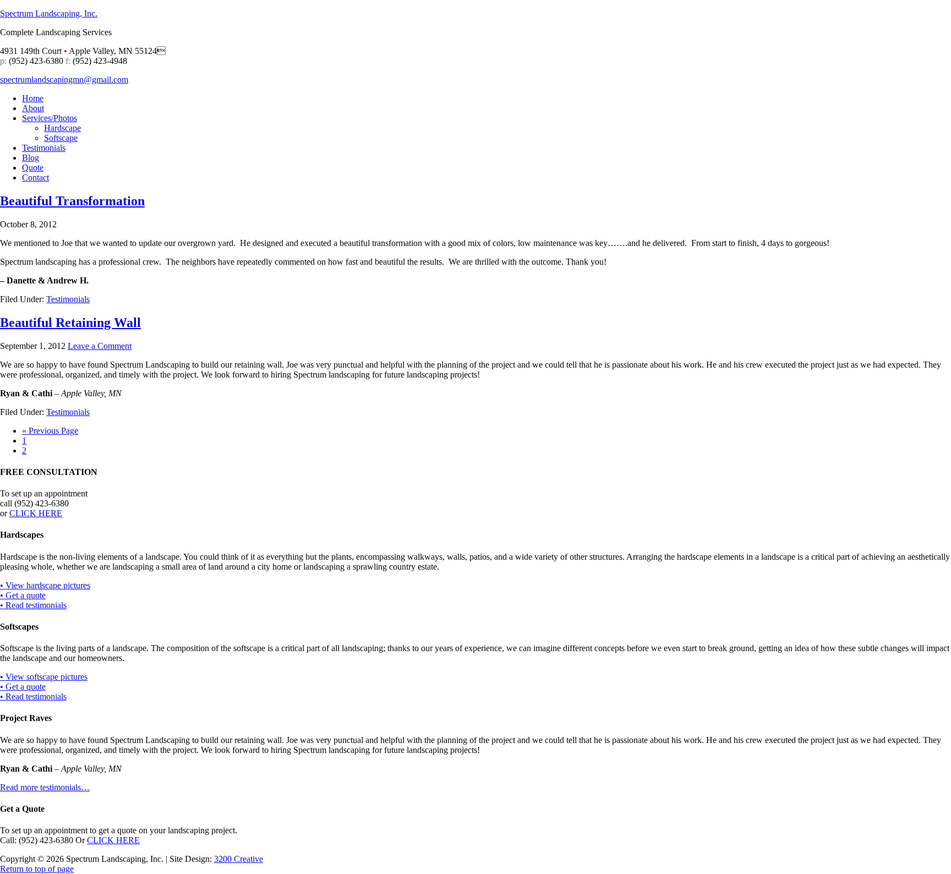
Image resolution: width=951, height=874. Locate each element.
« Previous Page (50, 430)
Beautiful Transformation (72, 201)
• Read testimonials (33, 605)
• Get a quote (23, 595)
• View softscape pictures (44, 676)
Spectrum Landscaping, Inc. (48, 13)
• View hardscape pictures (45, 585)
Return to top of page (37, 868)
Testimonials (68, 299)
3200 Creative (238, 859)
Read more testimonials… (45, 787)
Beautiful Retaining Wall (70, 322)
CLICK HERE (35, 513)
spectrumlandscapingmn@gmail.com (64, 79)
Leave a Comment (100, 346)
